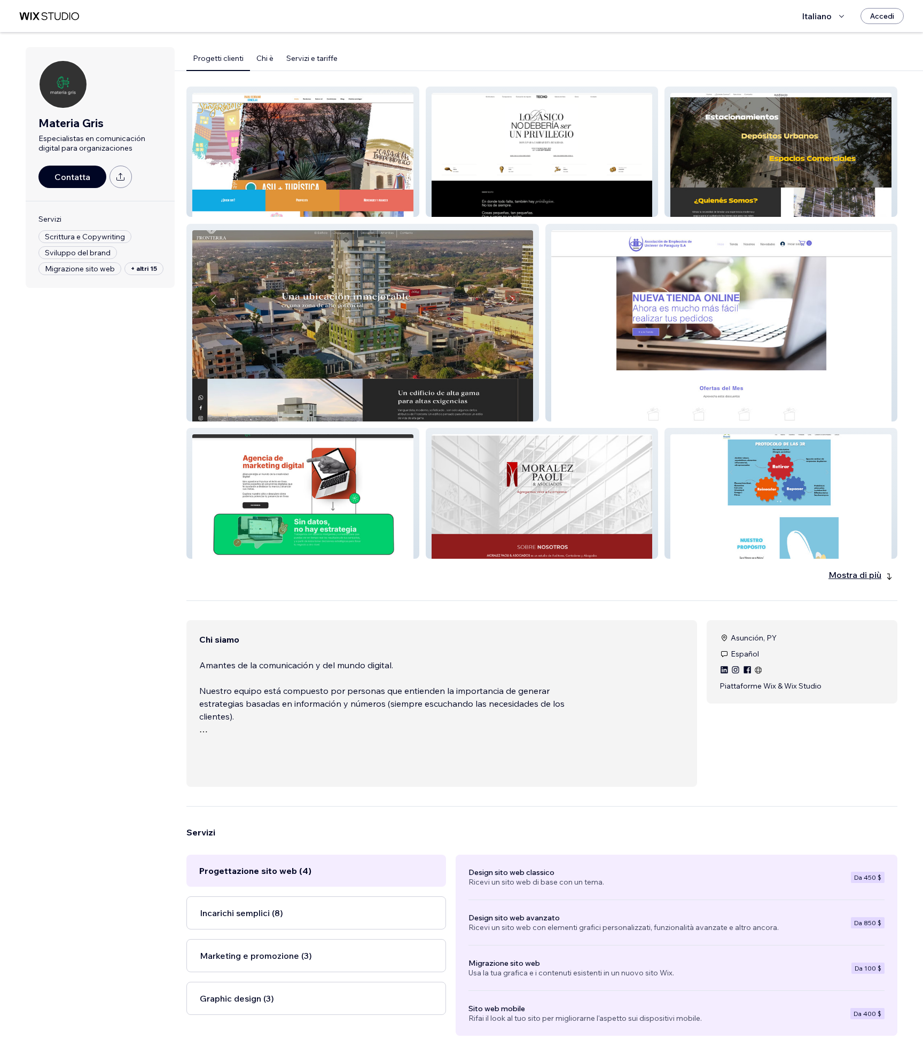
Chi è (264, 58)
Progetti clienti (218, 58)
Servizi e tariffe (312, 58)
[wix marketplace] (49, 16)
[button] (302, 152)
